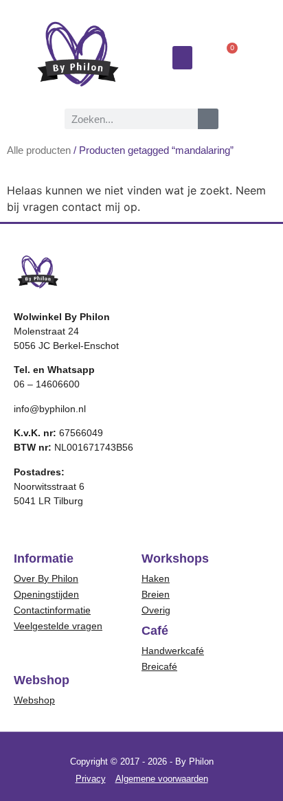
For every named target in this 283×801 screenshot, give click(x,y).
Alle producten (39, 150)
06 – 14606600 (47, 384)
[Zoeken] (208, 119)
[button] (182, 58)
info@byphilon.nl (50, 408)
